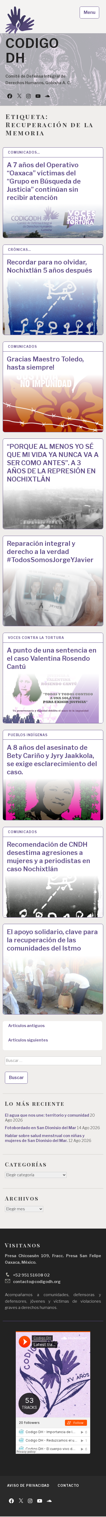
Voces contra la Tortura (36, 638)
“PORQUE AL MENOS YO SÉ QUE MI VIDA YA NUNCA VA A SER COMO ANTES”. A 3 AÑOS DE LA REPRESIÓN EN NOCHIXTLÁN (53, 463)
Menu (89, 12)
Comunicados (22, 347)
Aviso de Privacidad (28, 1486)
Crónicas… (19, 250)
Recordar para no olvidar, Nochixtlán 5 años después (49, 266)
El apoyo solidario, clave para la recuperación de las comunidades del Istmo (52, 940)
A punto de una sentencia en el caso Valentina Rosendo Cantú (51, 658)
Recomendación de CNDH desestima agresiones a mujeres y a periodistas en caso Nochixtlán (48, 856)
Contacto (68, 1486)
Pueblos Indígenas (28, 735)
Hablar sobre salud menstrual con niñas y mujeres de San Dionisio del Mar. (45, 1138)
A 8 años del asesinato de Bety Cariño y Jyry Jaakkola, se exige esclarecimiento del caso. (52, 760)
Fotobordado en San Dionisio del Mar (40, 1127)
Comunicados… (24, 152)
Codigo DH (32, 50)
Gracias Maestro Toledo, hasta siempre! (45, 363)
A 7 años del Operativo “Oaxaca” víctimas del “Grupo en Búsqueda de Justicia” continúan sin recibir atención (44, 181)
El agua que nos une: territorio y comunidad (47, 1115)
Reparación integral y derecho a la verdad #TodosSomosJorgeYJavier (50, 552)
